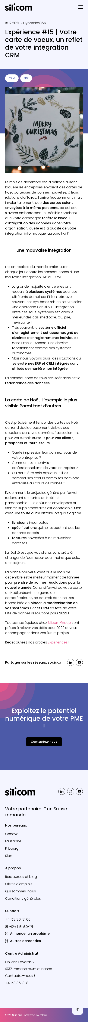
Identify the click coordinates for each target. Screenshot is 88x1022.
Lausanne (13, 841)
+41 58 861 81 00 (18, 919)
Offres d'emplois (18, 883)
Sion (8, 855)
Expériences (58, 642)
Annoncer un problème (30, 933)
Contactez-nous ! (20, 975)
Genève (11, 833)
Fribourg (12, 848)
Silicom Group (59, 622)
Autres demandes (25, 940)
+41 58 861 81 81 (17, 983)
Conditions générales (23, 898)
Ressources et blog (21, 876)
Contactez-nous (44, 742)
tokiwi (43, 1015)
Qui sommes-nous (20, 891)
